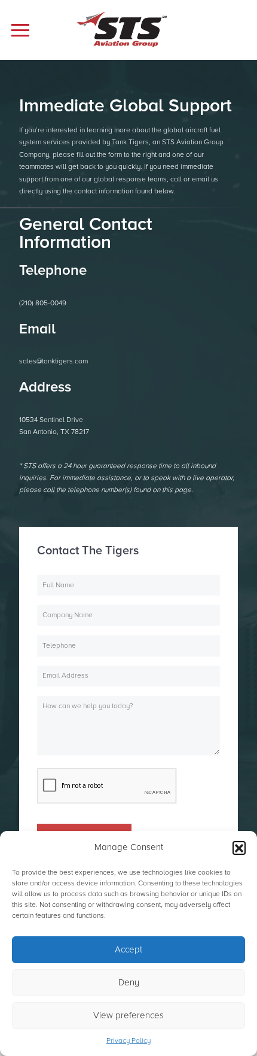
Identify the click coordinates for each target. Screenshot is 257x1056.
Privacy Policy (128, 1040)
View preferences (128, 1015)
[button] (239, 848)
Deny (128, 982)
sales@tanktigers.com (53, 361)
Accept (128, 949)
